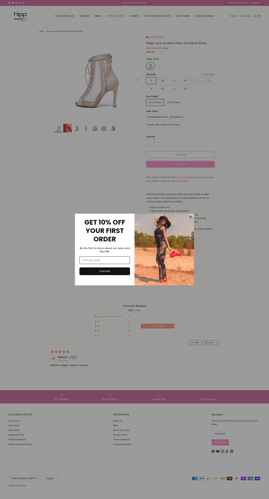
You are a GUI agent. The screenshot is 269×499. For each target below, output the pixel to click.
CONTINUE (104, 271)
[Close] (190, 217)
